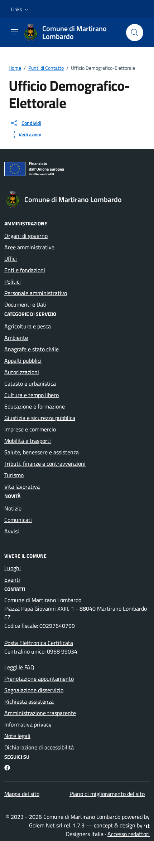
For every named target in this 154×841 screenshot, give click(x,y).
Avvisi (11, 531)
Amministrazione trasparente (40, 713)
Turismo (14, 475)
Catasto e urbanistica (30, 383)
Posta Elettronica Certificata (38, 643)
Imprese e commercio (30, 429)
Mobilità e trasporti (27, 440)
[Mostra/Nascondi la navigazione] (14, 32)
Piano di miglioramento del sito (107, 793)
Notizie (12, 508)
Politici (12, 281)
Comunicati (18, 519)
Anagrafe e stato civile (31, 349)
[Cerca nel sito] (134, 32)
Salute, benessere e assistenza (41, 452)
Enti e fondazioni (24, 270)
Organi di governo (26, 235)
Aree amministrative (29, 247)
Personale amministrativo (35, 293)
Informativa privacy (28, 724)
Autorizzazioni (21, 372)
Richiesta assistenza (29, 701)
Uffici (10, 258)
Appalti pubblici (23, 360)
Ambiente (16, 337)
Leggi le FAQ (19, 667)
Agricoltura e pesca (27, 326)
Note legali (17, 736)
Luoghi (12, 568)
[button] (20, 9)
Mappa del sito (21, 793)
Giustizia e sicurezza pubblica (39, 418)
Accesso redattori (128, 834)
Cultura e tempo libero (31, 395)
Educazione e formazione (34, 406)
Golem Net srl (45, 825)
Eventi (12, 579)
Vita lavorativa (22, 486)
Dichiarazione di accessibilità (39, 747)
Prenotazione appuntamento (39, 678)
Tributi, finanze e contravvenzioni (45, 463)
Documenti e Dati (25, 304)
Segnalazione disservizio (33, 690)
